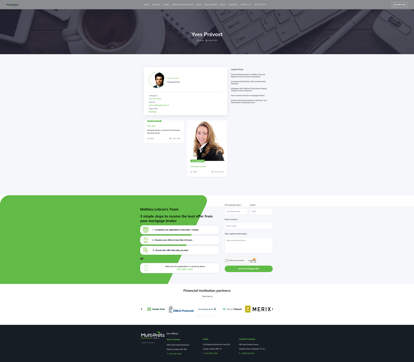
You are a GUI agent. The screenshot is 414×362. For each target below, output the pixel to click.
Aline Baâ (151, 126)
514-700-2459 (175, 354)
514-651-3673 (155, 99)
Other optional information (236, 234)
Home (146, 4)
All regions (154, 120)
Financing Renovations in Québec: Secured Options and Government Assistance (248, 75)
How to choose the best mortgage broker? (248, 95)
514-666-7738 (211, 353)
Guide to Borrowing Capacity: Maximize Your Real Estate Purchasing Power (249, 101)
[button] (141, 309)
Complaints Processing (148, 342)
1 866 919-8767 (248, 353)
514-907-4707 (400, 5)
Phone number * (231, 219)
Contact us (246, 4)
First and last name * (233, 205)
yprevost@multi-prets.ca (159, 105)
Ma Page (152, 112)
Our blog (233, 4)
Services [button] (156, 4)
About (223, 4)
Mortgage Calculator (182, 4)
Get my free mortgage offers (248, 269)
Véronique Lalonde (198, 166)
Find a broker (211, 4)
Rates (199, 4)
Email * (253, 205)
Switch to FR (260, 4)
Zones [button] (166, 4)
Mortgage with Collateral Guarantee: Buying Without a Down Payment (249, 89)
